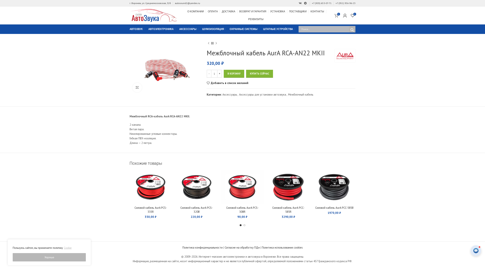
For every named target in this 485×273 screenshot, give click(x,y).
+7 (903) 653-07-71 (322, 3)
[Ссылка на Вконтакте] (300, 3)
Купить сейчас (259, 73)
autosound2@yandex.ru (187, 3)
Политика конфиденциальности (202, 247)
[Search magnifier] (352, 30)
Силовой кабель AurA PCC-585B (334, 207)
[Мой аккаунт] (345, 15)
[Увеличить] (137, 87)
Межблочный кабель (300, 94)
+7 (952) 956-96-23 (345, 3)
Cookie (68, 247)
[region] (49, 252)
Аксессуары (229, 94)
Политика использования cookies (282, 247)
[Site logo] (153, 15)
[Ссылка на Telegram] (305, 3)
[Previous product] (208, 43)
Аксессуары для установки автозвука (262, 94)
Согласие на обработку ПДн (242, 247)
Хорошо (49, 257)
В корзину (234, 73)
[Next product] (216, 43)
